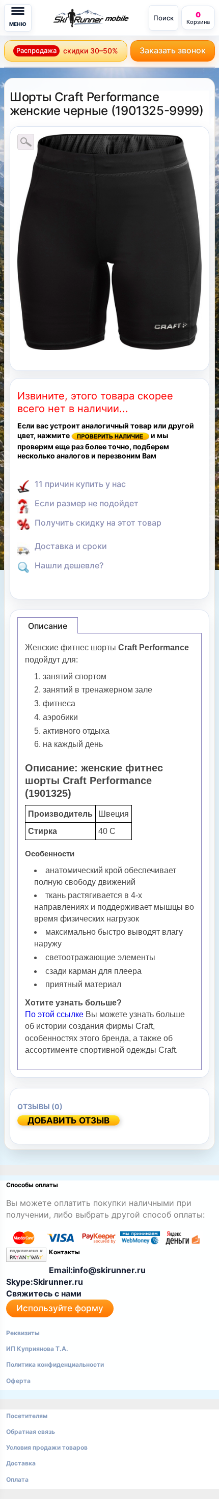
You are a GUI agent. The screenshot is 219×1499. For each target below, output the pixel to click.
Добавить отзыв (69, 1120)
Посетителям (26, 1416)
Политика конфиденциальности (55, 1364)
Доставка (21, 1463)
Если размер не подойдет (87, 503)
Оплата (17, 1479)
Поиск (163, 18)
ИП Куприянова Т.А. (37, 1348)
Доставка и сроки (71, 546)
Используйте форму (59, 1308)
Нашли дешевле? (69, 565)
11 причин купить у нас (80, 484)
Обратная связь (30, 1431)
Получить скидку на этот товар (98, 522)
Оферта (18, 1381)
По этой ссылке (55, 1014)
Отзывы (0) (40, 1106)
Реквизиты (23, 1333)
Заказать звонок (173, 50)
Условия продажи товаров (47, 1447)
